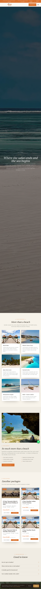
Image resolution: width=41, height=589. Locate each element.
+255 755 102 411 (37, 1)
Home (18, 152)
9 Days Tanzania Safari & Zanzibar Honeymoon (10, 530)
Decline (29, 585)
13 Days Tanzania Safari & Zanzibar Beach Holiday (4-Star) (10, 503)
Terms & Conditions (16, 586)
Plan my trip (32, 4)
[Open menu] (38, 5)
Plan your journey (31, 1)
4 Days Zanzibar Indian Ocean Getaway (29, 502)
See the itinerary (7, 512)
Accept (36, 585)
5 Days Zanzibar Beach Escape (28, 530)
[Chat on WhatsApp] (38, 441)
